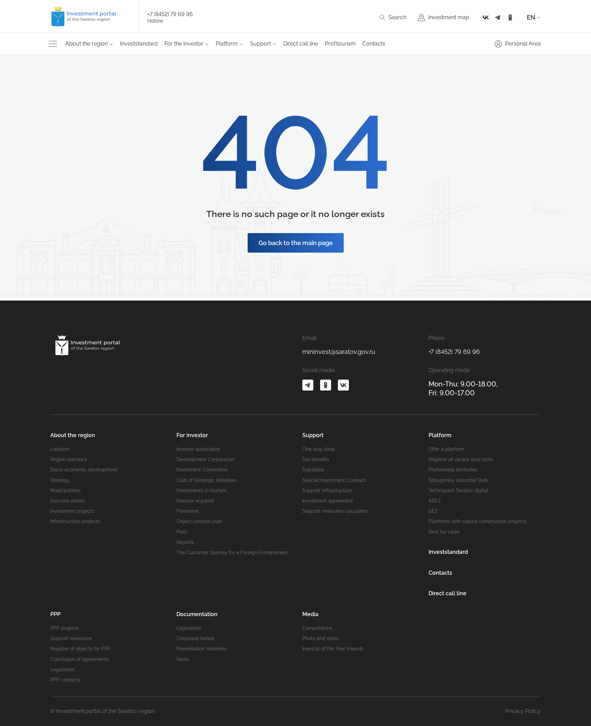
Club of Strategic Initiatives (206, 480)
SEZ (433, 511)
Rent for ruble (444, 532)
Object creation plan (199, 521)
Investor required (195, 501)
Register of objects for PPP (80, 648)
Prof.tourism (340, 43)
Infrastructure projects (75, 521)
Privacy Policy (523, 711)
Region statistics (68, 459)
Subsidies (313, 469)
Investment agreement (327, 501)
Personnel (187, 511)
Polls (181, 532)
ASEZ (435, 501)
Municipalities (65, 490)
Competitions (317, 628)
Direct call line (300, 43)
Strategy (60, 480)
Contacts (374, 43)
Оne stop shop (318, 449)
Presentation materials (201, 648)
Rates (182, 659)
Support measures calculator (335, 511)
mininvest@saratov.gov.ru (338, 351)
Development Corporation (205, 459)
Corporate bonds (195, 638)
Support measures (71, 638)
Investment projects (72, 511)
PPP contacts (65, 680)
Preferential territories (453, 469)
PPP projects (64, 628)
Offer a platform (446, 449)
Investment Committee (201, 469)
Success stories (67, 501)
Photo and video (320, 638)
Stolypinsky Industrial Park (458, 480)
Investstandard (139, 43)
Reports (185, 542)
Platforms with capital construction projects (477, 521)
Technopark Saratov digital (458, 490)
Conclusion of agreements (79, 659)
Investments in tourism (201, 490)
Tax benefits (315, 459)
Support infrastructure (327, 490)
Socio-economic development (84, 469)
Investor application (198, 449)
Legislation (62, 669)
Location (59, 449)
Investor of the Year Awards (333, 648)
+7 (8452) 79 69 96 (170, 14)
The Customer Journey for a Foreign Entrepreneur (232, 552)
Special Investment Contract (334, 480)
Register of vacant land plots (461, 459)
